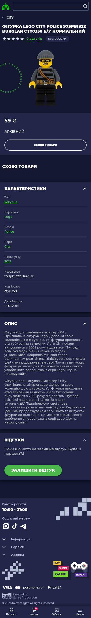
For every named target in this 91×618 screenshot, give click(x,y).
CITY (10, 18)
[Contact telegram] (24, 527)
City (7, 246)
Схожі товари (45, 145)
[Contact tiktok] (15, 527)
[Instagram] (6, 527)
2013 (7, 261)
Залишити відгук (33, 470)
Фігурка (10, 202)
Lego (8, 217)
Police (9, 232)
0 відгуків (34, 39)
